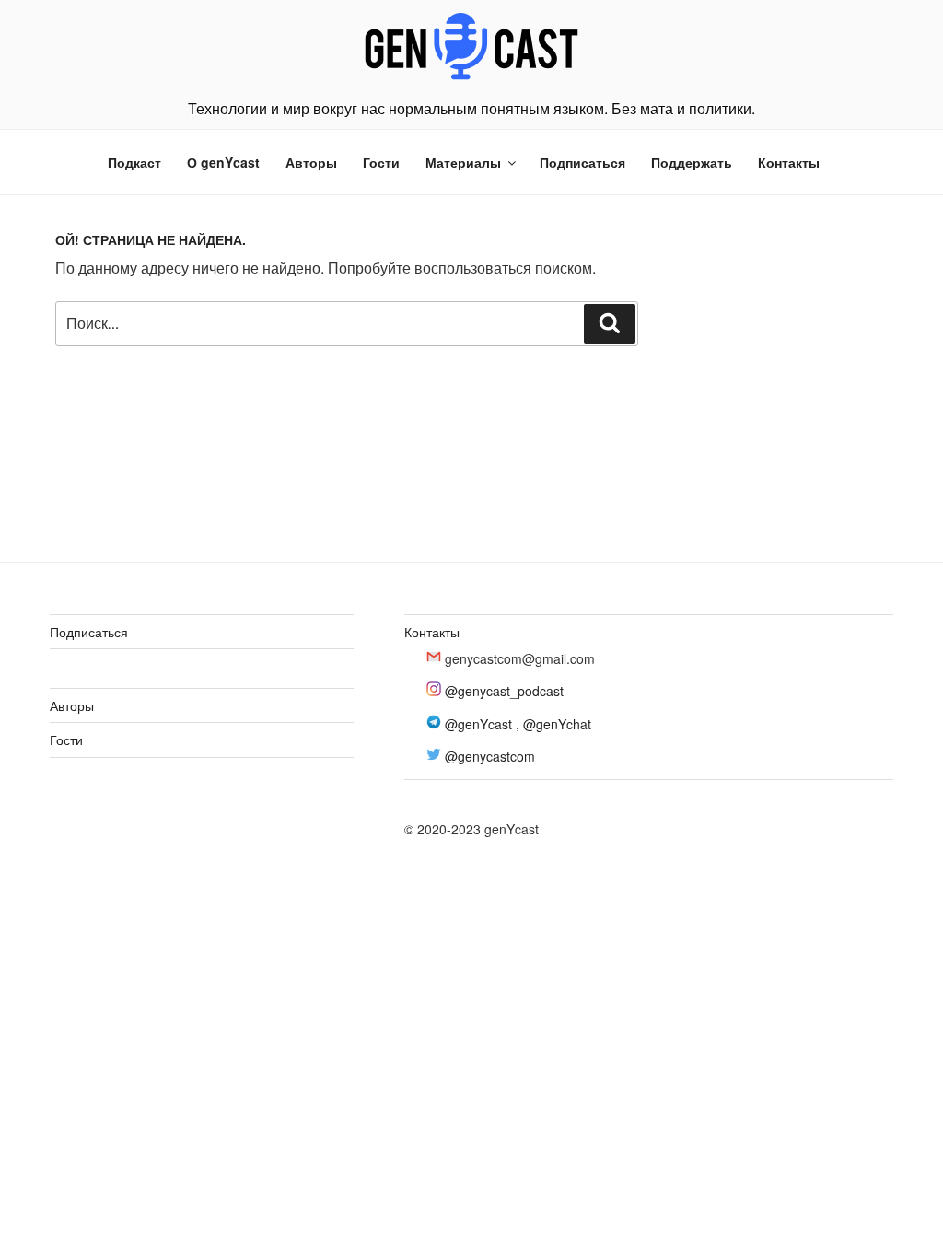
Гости (381, 162)
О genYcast (223, 162)
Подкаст (134, 162)
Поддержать (691, 162)
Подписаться (582, 162)
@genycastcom (490, 756)
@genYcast (478, 724)
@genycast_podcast (504, 690)
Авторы (311, 162)
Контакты (789, 162)
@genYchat (557, 724)
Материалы (463, 162)
